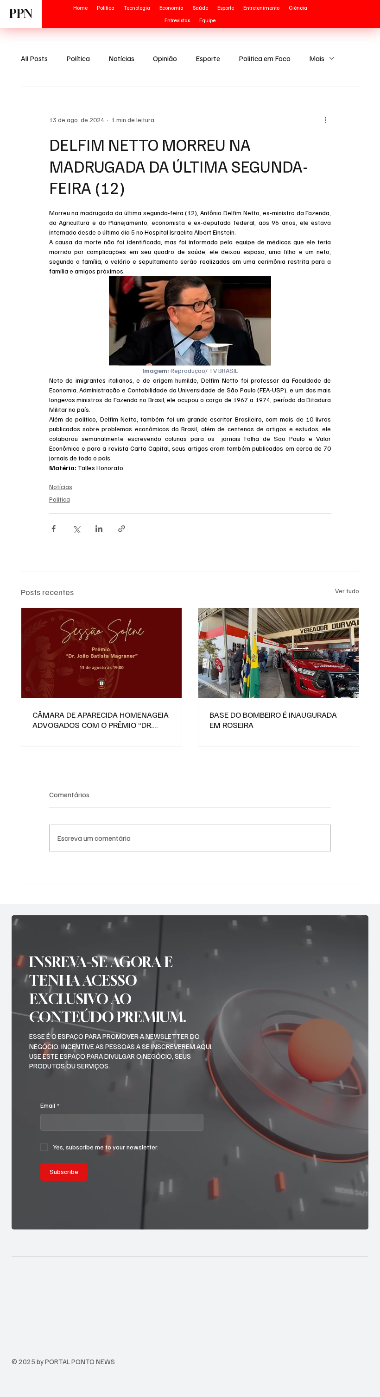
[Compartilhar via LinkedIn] (99, 528)
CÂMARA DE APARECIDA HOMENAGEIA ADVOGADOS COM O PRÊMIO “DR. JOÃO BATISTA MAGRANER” (100, 719)
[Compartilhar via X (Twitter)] (76, 528)
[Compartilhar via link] (121, 528)
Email (49, 1105)
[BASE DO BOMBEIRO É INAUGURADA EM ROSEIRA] (278, 653)
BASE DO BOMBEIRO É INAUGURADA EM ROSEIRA (273, 719)
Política (78, 58)
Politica (59, 499)
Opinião (165, 58)
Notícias (121, 58)
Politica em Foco (265, 58)
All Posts (34, 58)
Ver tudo (347, 591)
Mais (316, 58)
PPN (20, 13)
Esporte (208, 58)
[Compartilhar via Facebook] (53, 528)
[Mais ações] (325, 119)
